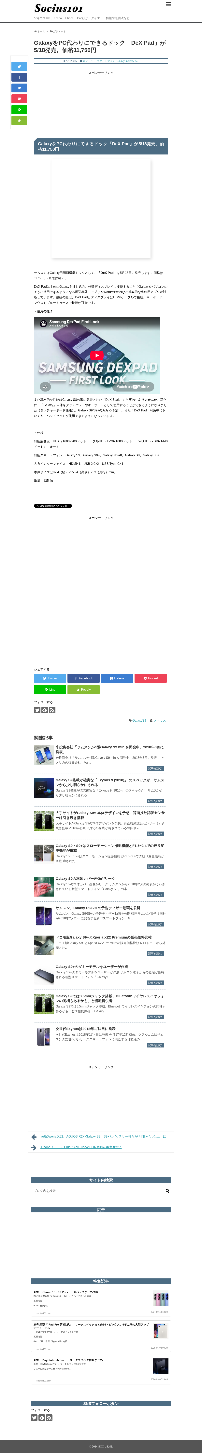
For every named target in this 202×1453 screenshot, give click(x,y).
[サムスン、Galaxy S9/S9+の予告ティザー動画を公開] (44, 916)
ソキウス (159, 720)
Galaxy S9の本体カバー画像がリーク (85, 879)
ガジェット (89, 61)
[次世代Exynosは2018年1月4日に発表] (44, 1037)
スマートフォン (106, 61)
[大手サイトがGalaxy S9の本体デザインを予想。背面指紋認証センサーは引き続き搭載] (44, 821)
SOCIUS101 (105, 1446)
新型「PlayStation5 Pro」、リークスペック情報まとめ (68, 1360)
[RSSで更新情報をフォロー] (52, 710)
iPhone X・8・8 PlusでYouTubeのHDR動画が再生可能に (81, 1147)
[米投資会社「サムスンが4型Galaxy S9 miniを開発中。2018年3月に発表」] (44, 755)
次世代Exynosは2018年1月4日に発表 (86, 1029)
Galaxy (120, 61)
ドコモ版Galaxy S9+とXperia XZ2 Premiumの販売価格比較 (104, 937)
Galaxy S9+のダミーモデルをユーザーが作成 (92, 967)
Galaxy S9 (132, 61)
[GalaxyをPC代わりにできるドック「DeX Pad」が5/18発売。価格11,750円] (19, 88)
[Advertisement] (101, 103)
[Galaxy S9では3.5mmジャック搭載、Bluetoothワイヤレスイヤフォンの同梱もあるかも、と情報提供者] (44, 1004)
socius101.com (43, 1313)
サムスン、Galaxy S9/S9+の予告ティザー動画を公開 (98, 908)
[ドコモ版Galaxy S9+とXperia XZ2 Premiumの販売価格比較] (44, 945)
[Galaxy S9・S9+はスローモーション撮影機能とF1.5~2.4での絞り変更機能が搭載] (44, 854)
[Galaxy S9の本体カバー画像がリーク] (44, 887)
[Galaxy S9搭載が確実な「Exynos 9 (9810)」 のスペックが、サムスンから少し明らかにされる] (44, 788)
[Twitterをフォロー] (37, 710)
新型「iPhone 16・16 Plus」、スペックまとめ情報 (66, 1292)
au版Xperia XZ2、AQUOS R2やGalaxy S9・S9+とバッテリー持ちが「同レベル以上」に (103, 1136)
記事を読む (155, 768)
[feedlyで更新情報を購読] (44, 710)
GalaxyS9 (139, 720)
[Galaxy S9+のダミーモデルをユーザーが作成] (44, 975)
